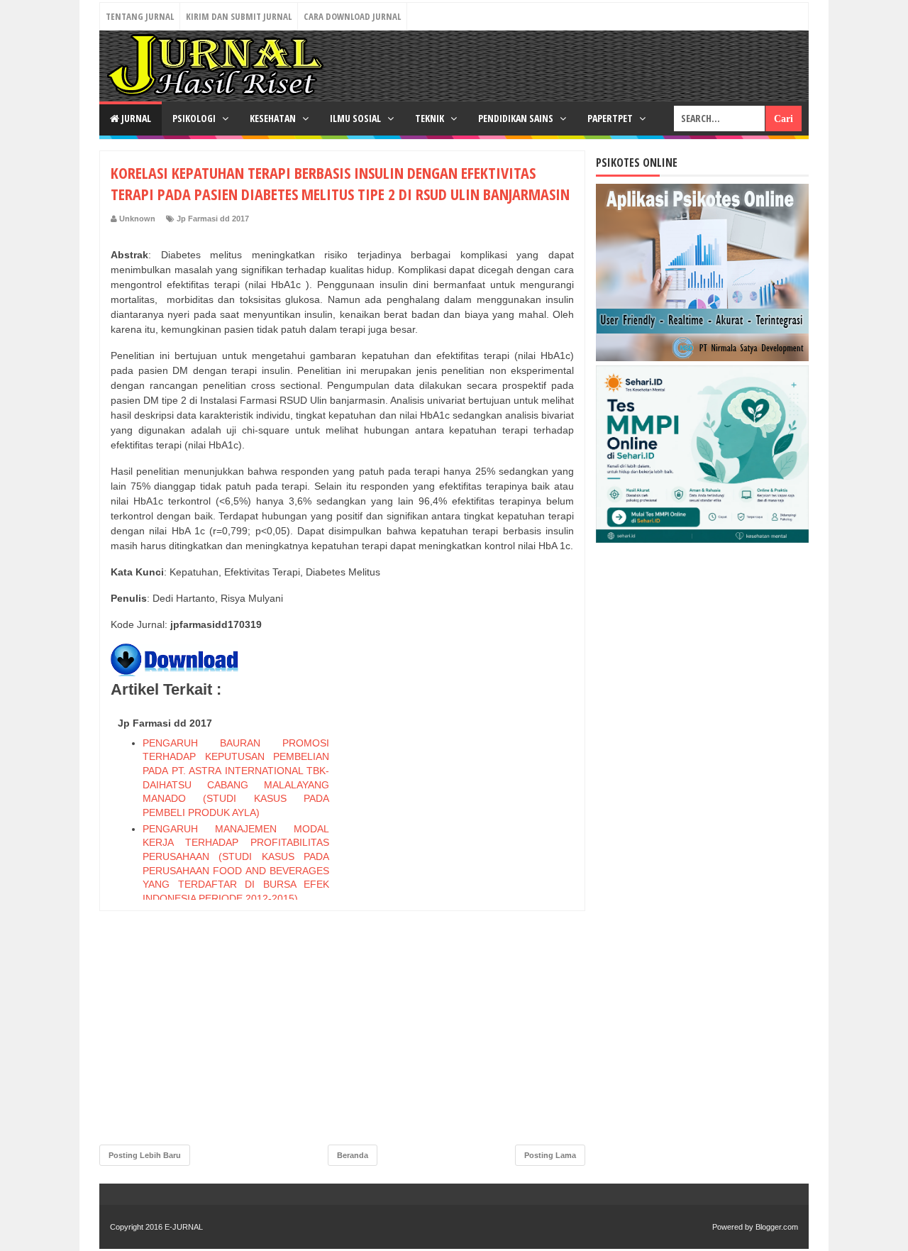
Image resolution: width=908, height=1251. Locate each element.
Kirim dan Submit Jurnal (239, 16)
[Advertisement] (467, 924)
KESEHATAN (274, 118)
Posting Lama (550, 1155)
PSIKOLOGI (195, 118)
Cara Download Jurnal (352, 16)
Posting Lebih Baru (145, 1155)
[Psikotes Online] (702, 357)
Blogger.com (776, 1227)
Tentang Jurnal (140, 16)
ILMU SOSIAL (356, 118)
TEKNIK (430, 118)
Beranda (352, 1155)
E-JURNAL (184, 1227)
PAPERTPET (611, 118)
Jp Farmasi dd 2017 (213, 218)
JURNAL (135, 118)
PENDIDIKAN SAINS (516, 118)
